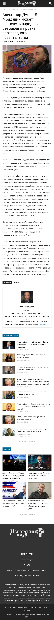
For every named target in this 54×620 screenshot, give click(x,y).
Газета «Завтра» (27, 560)
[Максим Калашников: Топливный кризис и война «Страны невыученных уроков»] (40, 490)
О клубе (8, 607)
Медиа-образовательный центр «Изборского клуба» (27, 570)
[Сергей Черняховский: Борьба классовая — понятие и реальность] (9, 395)
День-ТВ (27, 565)
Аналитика (14, 9)
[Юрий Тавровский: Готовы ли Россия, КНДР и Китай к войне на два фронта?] (14, 490)
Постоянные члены (20, 607)
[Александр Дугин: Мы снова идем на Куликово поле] (9, 358)
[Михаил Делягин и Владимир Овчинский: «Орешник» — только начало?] (40, 463)
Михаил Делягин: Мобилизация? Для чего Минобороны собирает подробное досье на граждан (33, 344)
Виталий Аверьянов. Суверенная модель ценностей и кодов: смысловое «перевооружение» (32, 431)
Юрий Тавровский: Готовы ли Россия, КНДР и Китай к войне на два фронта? (14, 503)
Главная (5, 9)
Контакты (27, 610)
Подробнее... (44, 324)
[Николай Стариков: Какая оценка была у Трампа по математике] (9, 370)
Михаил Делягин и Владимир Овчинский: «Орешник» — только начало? (39, 475)
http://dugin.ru (27, 310)
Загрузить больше (26, 441)
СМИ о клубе (42, 607)
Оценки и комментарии (28, 9)
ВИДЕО (7, 449)
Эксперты (32, 607)
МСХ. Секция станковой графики (27, 576)
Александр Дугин (8, 41)
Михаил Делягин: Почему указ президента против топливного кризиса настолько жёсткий (33, 406)
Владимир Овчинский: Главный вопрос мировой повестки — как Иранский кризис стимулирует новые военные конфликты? (33, 381)
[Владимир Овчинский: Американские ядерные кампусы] (9, 419)
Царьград (17, 282)
